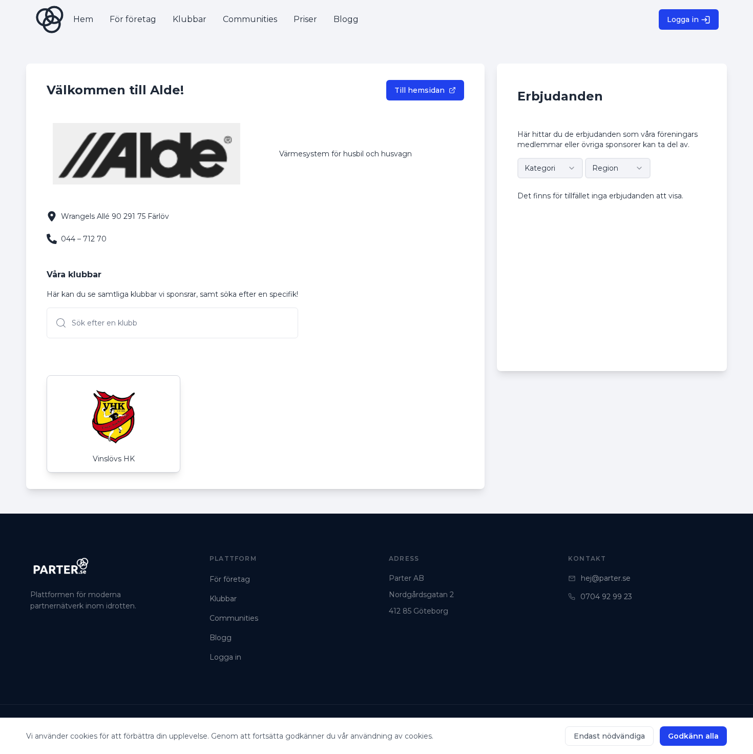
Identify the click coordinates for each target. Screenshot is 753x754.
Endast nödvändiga (609, 736)
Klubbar (223, 598)
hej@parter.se (606, 578)
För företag (230, 579)
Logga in (683, 19)
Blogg (221, 637)
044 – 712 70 (84, 238)
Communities (234, 618)
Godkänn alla (693, 736)
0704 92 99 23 (606, 596)
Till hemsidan (419, 90)
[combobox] (550, 168)
